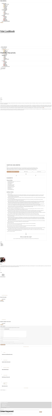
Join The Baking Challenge (6, 21)
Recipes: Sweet (4, 3)
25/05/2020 (3, 323)
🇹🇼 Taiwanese (5, 19)
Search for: (2, 409)
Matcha (3, 275)
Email (1, 340)
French (3, 274)
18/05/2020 (3, 55)
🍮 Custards (5, 7)
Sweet (4, 383)
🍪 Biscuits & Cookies (6, 4)
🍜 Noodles (5, 10)
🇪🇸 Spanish (5, 18)
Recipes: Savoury (4, 9)
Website (1, 341)
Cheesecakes (4, 319)
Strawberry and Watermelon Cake (7, 354)
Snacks (4, 14)
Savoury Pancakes (4, 295)
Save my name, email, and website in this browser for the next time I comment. (12, 343)
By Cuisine (3, 15)
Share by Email (39, 171)
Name (1, 338)
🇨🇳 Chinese (5, 16)
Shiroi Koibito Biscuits (5, 369)
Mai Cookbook (3, 0)
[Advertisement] (24, 251)
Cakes (4, 352)
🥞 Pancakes (5, 6)
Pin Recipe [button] (26, 171)
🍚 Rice (4, 11)
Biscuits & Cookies (4, 49)
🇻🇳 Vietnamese (5, 20)
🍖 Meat (5, 12)
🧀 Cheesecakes (6, 5)
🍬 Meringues (5, 8)
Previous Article (2, 276)
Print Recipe (13, 171)
